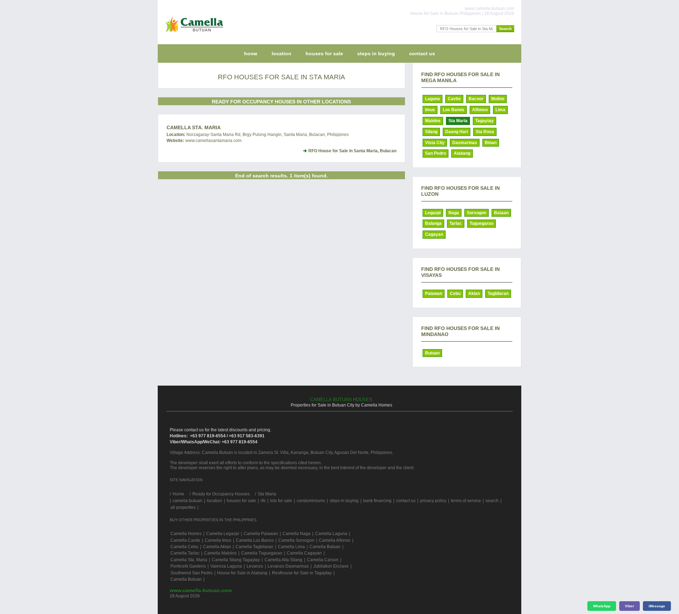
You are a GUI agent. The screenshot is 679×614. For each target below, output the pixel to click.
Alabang (462, 153)
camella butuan (187, 500)
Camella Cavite (185, 540)
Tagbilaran (498, 293)
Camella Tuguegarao (261, 553)
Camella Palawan (261, 533)
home (250, 53)
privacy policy (433, 500)
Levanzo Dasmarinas (288, 566)
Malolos (433, 120)
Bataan (501, 212)
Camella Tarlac (184, 553)
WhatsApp (601, 606)
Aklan (474, 293)
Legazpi (433, 212)
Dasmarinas (464, 142)
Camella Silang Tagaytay (236, 559)
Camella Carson (322, 559)
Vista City (435, 142)
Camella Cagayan (304, 553)
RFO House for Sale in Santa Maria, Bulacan (352, 150)
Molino (497, 98)
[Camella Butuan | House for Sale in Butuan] (192, 33)
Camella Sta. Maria (194, 127)
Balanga (433, 223)
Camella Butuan (186, 579)
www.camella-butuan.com (201, 590)
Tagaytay (484, 120)
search (492, 500)
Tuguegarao (481, 223)
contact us (422, 53)
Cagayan (434, 234)
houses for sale (324, 53)
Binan (491, 142)
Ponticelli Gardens (188, 566)
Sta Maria (458, 120)
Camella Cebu (184, 546)
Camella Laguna (331, 533)
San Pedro (435, 153)
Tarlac (455, 223)
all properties (183, 507)
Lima (500, 109)
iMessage (657, 606)
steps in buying (376, 53)
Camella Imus (218, 540)
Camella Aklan (217, 546)
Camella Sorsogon (296, 540)
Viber (629, 606)
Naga (453, 212)
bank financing (377, 500)
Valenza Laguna (226, 566)
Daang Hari (456, 131)
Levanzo (254, 566)
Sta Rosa (485, 131)
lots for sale (281, 500)
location (281, 53)
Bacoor (476, 98)
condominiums (311, 500)
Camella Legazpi (222, 533)
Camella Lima (291, 546)
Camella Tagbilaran (254, 546)
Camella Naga (297, 533)
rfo (263, 500)
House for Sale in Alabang (242, 572)
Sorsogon (476, 212)
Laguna (432, 98)
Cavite (454, 98)
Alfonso (480, 109)
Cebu (455, 293)
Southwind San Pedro (191, 572)
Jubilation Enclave (331, 566)
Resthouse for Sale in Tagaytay (302, 572)
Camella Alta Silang (283, 559)
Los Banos (453, 109)
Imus (430, 109)
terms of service (466, 500)
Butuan (432, 353)
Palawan (433, 293)
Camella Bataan (325, 546)
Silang (431, 131)
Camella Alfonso (334, 540)
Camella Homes (186, 533)
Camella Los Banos (255, 540)
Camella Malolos (220, 553)
